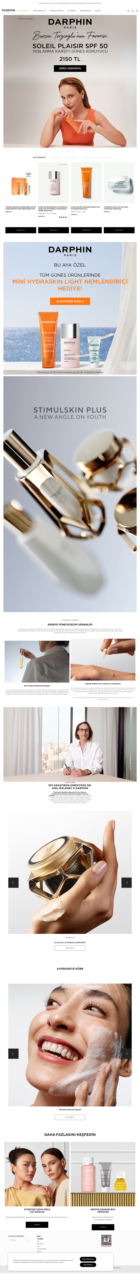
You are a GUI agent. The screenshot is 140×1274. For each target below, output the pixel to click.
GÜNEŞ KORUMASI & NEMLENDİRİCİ (97, 157)
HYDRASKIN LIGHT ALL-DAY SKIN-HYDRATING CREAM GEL (116, 208)
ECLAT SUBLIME (71, 157)
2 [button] (70, 150)
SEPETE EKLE (21, 230)
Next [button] (128, 183)
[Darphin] (8, 11)
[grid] (70, 671)
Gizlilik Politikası (114, 1268)
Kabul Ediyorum (88, 1259)
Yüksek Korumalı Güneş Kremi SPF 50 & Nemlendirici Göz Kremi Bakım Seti (20, 208)
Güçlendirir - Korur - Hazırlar (47, 213)
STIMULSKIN (55, 157)
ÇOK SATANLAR (39, 157)
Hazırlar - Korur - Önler (78, 212)
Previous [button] (11, 183)
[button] (70, 11)
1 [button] (67, 150)
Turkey (13, 1240)
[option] (70, 81)
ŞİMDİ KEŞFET (70, 948)
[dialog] (128, 11)
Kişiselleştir (88, 1265)
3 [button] (72, 150)
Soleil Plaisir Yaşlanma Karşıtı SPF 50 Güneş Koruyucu (85, 208)
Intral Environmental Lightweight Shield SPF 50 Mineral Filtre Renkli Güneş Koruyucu (53, 209)
